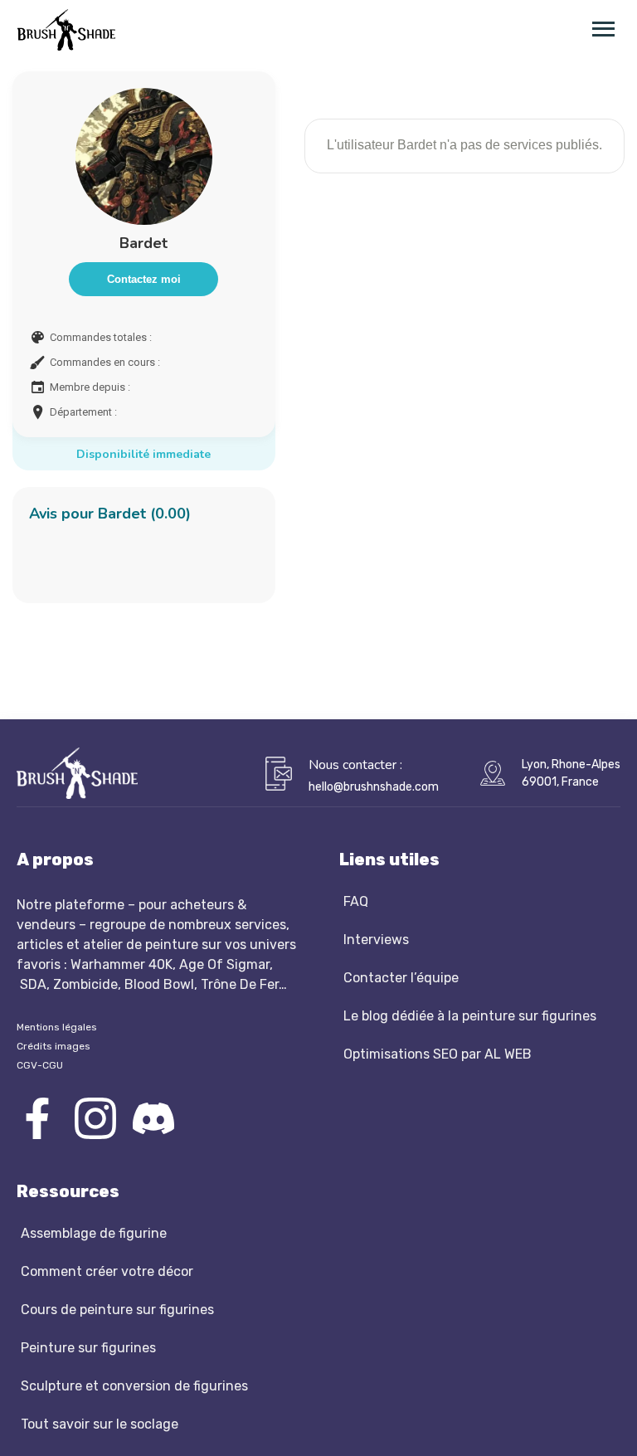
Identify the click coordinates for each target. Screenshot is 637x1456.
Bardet (143, 243)
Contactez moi (144, 279)
